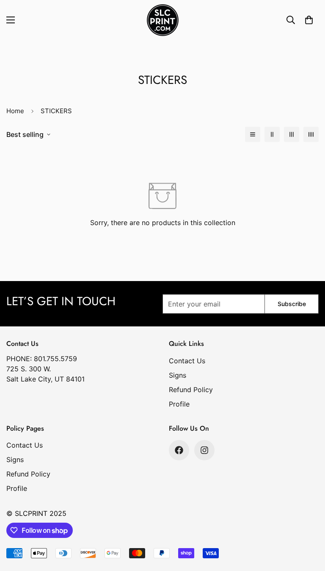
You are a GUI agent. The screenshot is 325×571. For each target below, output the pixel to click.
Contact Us (187, 361)
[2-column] (272, 134)
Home (15, 111)
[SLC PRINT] (163, 20)
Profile (179, 404)
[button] (309, 20)
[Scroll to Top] (308, 525)
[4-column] (311, 134)
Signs (177, 375)
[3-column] (291, 134)
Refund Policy (191, 389)
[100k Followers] (204, 450)
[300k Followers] (179, 450)
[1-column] (252, 134)
